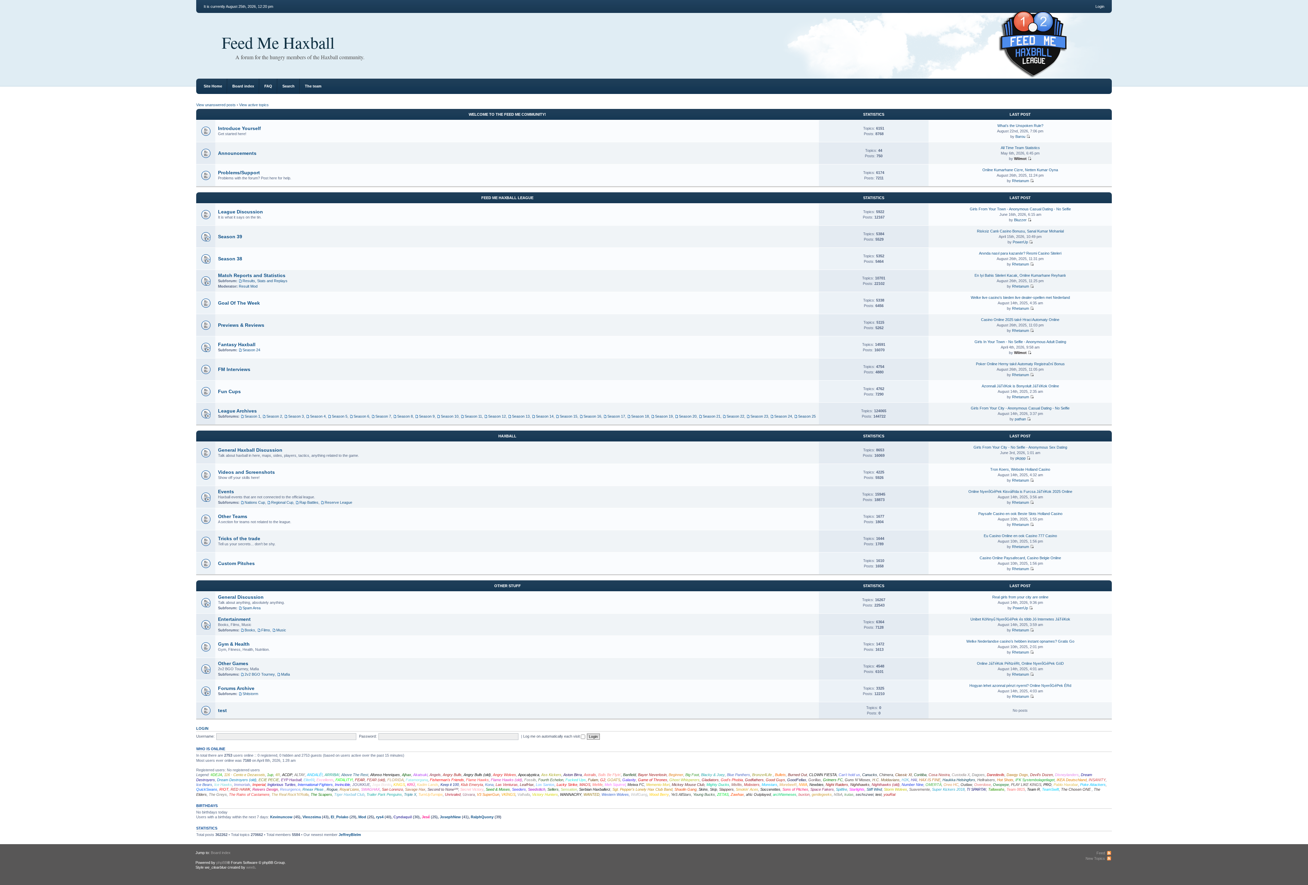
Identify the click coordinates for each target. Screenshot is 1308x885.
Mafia (285, 674)
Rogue (332, 789)
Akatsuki (420, 775)
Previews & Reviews (241, 325)
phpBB (221, 862)
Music (281, 630)
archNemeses (784, 794)
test (222, 710)
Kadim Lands (427, 785)
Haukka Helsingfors (959, 780)
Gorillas (814, 780)
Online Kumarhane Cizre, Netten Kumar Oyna (1020, 170)
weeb (250, 867)
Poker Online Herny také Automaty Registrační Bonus (1020, 364)
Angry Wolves (504, 775)
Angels (435, 775)
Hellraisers (986, 780)
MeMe (597, 785)
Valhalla (523, 794)
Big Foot (692, 775)
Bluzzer (1020, 220)
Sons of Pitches (795, 789)
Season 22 (735, 416)
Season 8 (405, 416)
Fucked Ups (575, 780)
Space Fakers (822, 789)
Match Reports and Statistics (251, 275)
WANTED (591, 794)
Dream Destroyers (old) (236, 780)
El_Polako (339, 817)
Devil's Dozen (1041, 775)
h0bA (838, 794)
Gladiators (710, 780)
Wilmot (1020, 159)
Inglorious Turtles (281, 785)
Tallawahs (996, 789)
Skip (713, 789)
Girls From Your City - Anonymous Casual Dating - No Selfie (1020, 408)
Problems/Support (239, 172)
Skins (703, 789)
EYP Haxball (291, 780)
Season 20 (688, 416)
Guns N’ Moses (857, 780)
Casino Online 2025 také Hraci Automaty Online (1020, 320)
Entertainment (234, 619)
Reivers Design (265, 789)
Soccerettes (770, 789)
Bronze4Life (762, 775)
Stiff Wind (874, 789)
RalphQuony (482, 817)
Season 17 (616, 416)
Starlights (857, 789)
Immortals (242, 785)
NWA (803, 785)
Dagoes (978, 775)
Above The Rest (354, 775)
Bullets (780, 775)
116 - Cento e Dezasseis (244, 775)
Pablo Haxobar (1066, 785)
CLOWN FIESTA (823, 775)
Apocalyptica (528, 775)
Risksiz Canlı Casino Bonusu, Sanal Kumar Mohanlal (1020, 231)
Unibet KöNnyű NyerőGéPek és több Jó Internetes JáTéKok (1020, 619)
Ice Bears (204, 785)
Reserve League (338, 502)
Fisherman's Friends (447, 780)
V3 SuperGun (488, 794)
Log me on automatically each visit (552, 736)
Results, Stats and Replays (265, 281)
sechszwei (864, 794)
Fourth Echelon (550, 780)
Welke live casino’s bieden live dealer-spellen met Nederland (1020, 297)
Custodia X (961, 775)
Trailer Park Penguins (384, 794)
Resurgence (290, 789)
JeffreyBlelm (350, 835)
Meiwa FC (635, 785)
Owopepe (1001, 785)
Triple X (410, 794)
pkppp (1020, 458)
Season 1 (252, 416)
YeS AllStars (681, 794)
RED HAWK (240, 789)
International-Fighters (315, 785)
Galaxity (629, 780)
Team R (1033, 789)
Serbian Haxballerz (594, 789)
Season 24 (251, 350)
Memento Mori (658, 785)
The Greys (218, 794)
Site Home (213, 86)
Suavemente (919, 789)
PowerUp (1020, 242)
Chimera (886, 775)
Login (1099, 6)
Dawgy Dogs (1017, 775)
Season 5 (339, 416)
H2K (905, 780)
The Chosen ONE (1076, 789)
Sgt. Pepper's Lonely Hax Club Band (642, 789)
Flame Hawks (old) (506, 780)
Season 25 (807, 416)
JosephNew (450, 817)
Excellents (324, 780)
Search (288, 86)
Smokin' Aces (747, 789)
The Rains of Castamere (249, 794)
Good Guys (775, 780)
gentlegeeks (822, 794)
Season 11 (473, 416)
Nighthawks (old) (886, 785)
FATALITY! (344, 780)
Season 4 (318, 416)
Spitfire (841, 789)
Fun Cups (229, 391)
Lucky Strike (567, 785)
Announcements (237, 153)
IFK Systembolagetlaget (1035, 780)
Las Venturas (507, 785)
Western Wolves (615, 794)
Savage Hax (415, 789)
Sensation (569, 789)
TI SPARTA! (976, 789)
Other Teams (232, 516)
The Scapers (321, 794)
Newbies (816, 785)
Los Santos (545, 785)
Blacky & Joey (713, 775)
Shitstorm (250, 694)
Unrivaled (453, 794)
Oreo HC (951, 785)
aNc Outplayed (758, 794)
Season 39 (230, 236)
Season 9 (427, 416)
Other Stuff (507, 586)
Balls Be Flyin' (609, 775)
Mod (362, 817)
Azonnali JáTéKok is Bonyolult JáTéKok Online (1020, 386)
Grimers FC (833, 780)
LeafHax (527, 785)
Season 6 (361, 416)
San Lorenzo (392, 789)
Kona (489, 785)
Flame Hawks (477, 780)
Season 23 (759, 416)
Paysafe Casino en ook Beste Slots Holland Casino (1020, 514)
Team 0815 (1016, 789)
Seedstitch (536, 789)
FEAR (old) (376, 780)
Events (226, 491)
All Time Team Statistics (1020, 148)
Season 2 (274, 416)
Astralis (590, 775)
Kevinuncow (281, 817)
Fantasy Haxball (236, 344)
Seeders (519, 789)
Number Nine (912, 785)
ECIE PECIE (269, 780)
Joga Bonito (381, 785)
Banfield (629, 775)
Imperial (258, 785)
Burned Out (797, 775)
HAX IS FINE (929, 780)
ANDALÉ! (315, 775)
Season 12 (497, 416)
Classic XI (903, 775)
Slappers (726, 789)
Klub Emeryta (472, 785)
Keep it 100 (449, 785)
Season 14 (545, 416)
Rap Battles (308, 502)
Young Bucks (704, 794)
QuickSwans (206, 789)
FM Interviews (234, 369)
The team (313, 86)
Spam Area (252, 608)
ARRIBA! (332, 775)
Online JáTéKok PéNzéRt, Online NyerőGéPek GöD (1020, 663)
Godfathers (754, 780)
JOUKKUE (361, 785)
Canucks (869, 775)
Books (250, 630)
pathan (1020, 419)
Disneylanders (1067, 775)
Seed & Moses (498, 789)
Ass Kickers (551, 775)
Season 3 (296, 416)
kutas (849, 794)
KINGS (399, 785)
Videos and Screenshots (246, 472)
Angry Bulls (452, 775)
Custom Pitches (236, 563)
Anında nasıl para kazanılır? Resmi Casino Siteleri (1020, 253)
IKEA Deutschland (1072, 780)
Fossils (530, 780)
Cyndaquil (402, 817)
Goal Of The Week (239, 303)
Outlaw (966, 785)
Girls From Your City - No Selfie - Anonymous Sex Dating (1020, 447)
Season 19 (664, 416)
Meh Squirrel (615, 785)
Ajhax (406, 775)
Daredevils (996, 775)
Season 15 (568, 416)
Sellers (553, 789)
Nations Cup (255, 502)
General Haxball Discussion (250, 450)
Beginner (676, 775)
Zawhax (737, 794)
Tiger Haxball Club (349, 794)
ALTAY (299, 775)
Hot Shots (1005, 780)
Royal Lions (349, 789)
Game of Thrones (652, 780)
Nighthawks (860, 785)
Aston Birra (572, 775)
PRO (1047, 785)
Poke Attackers (1093, 785)
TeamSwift (1050, 789)
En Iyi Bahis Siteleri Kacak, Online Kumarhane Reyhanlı (1020, 275)
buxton (804, 794)
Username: (205, 736)
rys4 (380, 817)
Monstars (769, 785)
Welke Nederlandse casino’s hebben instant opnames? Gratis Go (1020, 641)
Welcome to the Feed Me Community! (507, 114)
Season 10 (449, 416)
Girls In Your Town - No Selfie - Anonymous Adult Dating (1020, 342)
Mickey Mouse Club (688, 785)
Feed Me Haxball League (507, 198)
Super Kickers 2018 (948, 789)
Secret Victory (472, 789)
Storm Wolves (895, 789)
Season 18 (640, 416)
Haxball (507, 436)
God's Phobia (732, 780)
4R (277, 775)
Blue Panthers (738, 775)
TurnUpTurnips (430, 794)
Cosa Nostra (939, 775)
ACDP (287, 775)
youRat (890, 794)
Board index (243, 86)
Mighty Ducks (717, 785)
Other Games (233, 663)
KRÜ (411, 785)
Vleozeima (311, 817)
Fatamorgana (417, 780)
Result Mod (248, 286)
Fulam (593, 780)
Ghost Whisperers (684, 780)
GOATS (613, 780)
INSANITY (1097, 780)
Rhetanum (1020, 181)
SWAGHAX (370, 789)
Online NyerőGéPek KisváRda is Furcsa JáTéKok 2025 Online (1020, 491)
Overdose (982, 785)
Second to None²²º (442, 789)
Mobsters (752, 785)
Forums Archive (236, 688)
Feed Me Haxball (278, 42)
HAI (914, 780)
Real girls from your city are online (1020, 597)
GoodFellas (796, 780)
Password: (368, 736)
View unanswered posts (216, 105)
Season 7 (383, 416)
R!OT (224, 789)
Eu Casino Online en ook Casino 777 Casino (1020, 536)
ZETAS (723, 794)
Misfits (736, 785)
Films (265, 630)
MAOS (584, 785)
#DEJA (216, 775)
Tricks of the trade (239, 538)
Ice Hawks (223, 785)
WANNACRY (570, 794)
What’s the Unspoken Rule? (1020, 126)
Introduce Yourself (239, 128)
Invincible (342, 785)
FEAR (360, 780)
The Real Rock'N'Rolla (290, 794)
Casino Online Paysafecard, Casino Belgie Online (1020, 558)
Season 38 (230, 258)
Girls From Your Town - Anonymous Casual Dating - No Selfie (1020, 209)
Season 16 (592, 416)
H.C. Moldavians (886, 780)
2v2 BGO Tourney (260, 674)
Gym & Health (234, 644)
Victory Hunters (545, 794)
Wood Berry (659, 794)
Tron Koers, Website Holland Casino (1020, 469)
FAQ (268, 86)
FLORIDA (395, 780)
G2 (602, 780)
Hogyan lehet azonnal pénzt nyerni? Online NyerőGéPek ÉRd (1020, 685)
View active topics (254, 105)
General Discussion (241, 597)
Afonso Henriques (385, 775)
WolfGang (639, 794)
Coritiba (920, 775)
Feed (1100, 853)
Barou (1020, 136)
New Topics (1095, 858)
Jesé (426, 817)
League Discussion (240, 211)
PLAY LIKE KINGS (1026, 785)
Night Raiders (837, 785)
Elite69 (308, 780)
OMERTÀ (933, 785)
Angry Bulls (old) (477, 775)
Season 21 (711, 416)
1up (270, 775)
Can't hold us (849, 775)
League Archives (237, 411)
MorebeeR (788, 785)
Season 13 (521, 416)
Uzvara (469, 794)
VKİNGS (508, 794)
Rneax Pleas (313, 789)
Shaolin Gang (685, 789)
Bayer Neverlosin (652, 775)
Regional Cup (282, 502)
